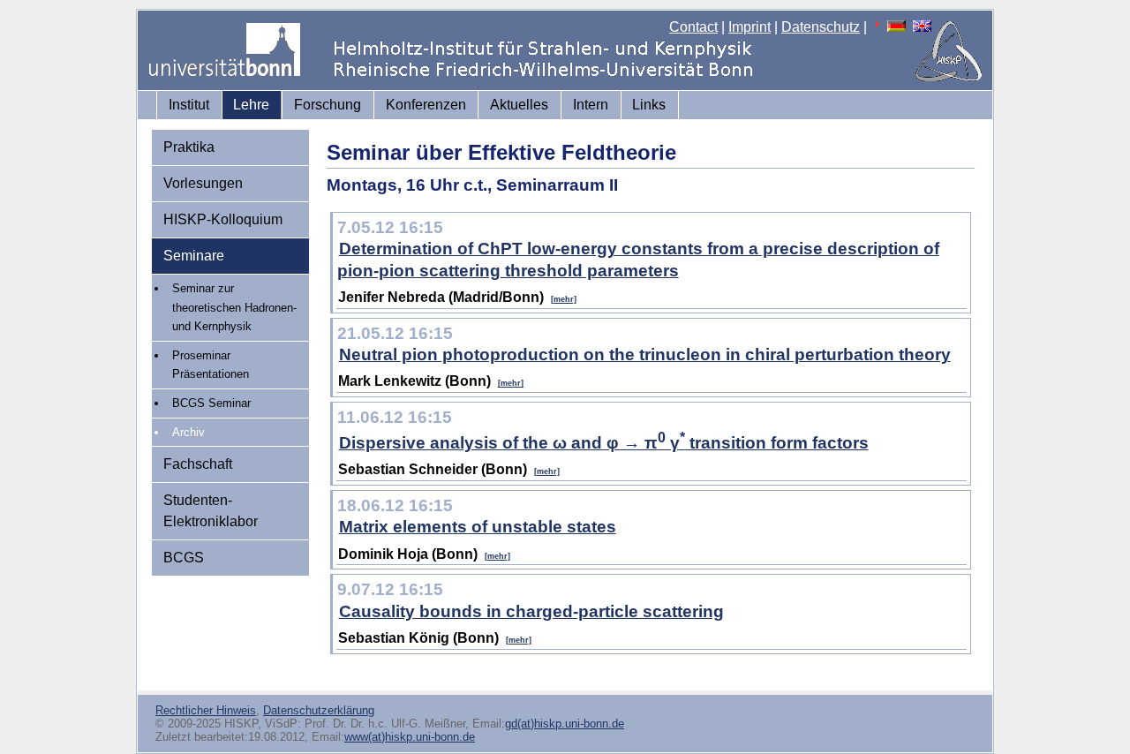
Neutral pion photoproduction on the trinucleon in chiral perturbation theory (645, 354)
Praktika (189, 147)
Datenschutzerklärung (318, 710)
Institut (189, 104)
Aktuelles (519, 104)
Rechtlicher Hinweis (205, 710)
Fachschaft (197, 463)
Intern (590, 104)
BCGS (183, 557)
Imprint (749, 26)
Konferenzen (426, 104)
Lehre (251, 104)
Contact (693, 26)
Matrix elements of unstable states (477, 526)
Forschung (327, 104)
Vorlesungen (203, 183)
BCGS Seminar (211, 403)
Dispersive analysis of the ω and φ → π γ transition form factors (604, 443)
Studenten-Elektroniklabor (210, 511)
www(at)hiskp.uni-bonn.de (409, 736)
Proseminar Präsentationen (210, 365)
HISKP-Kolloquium (222, 219)
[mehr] (563, 299)
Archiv (188, 432)
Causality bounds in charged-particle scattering (531, 611)
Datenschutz (820, 26)
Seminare (193, 255)
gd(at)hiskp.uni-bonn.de (564, 723)
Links (649, 104)
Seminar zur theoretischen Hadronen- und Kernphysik (234, 307)
